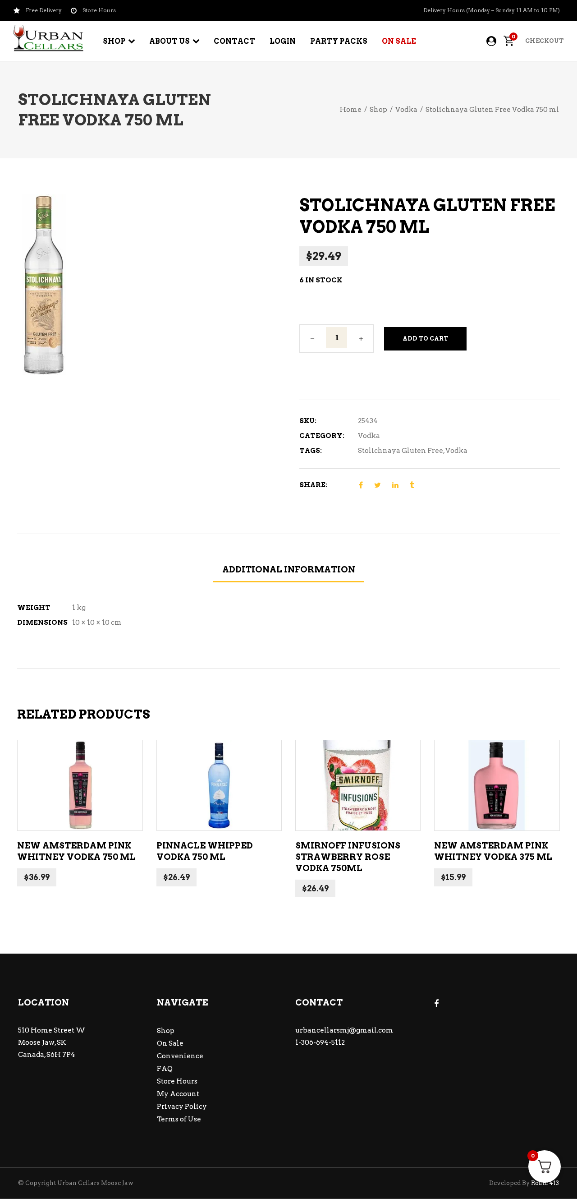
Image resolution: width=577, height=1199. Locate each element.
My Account (178, 1094)
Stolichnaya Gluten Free (400, 451)
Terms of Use (179, 1119)
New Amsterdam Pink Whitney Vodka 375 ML (493, 851)
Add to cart (425, 338)
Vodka (406, 110)
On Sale (170, 1043)
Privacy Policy (182, 1106)
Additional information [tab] (288, 569)
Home (351, 110)
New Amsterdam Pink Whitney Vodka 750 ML (76, 851)
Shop (378, 110)
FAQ (165, 1069)
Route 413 (545, 1183)
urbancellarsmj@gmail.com (344, 1030)
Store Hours (177, 1081)
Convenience (180, 1056)
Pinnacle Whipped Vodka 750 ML (204, 851)
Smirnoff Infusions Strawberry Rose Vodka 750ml (347, 856)
